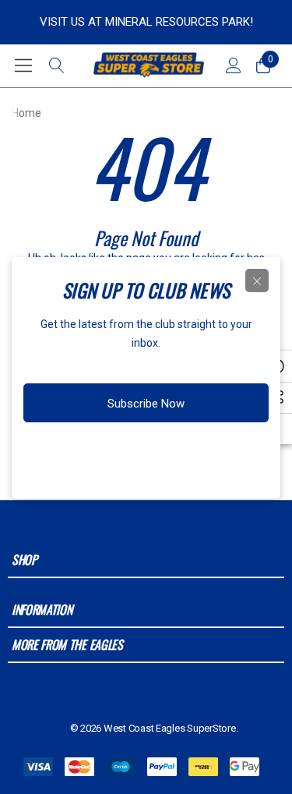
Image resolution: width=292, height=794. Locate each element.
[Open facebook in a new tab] (91, 453)
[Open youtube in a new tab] (184, 453)
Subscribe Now (146, 404)
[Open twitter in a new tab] (151, 453)
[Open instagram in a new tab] (120, 453)
